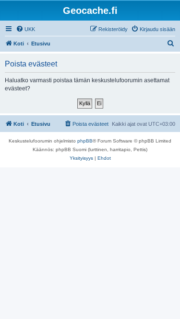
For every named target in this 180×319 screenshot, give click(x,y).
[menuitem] (25, 29)
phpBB (85, 140)
